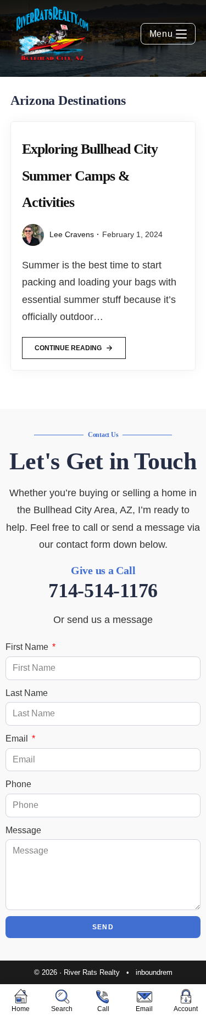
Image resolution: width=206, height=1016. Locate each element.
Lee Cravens (71, 234)
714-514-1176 (103, 591)
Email (17, 738)
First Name (28, 647)
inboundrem (154, 972)
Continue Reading (68, 344)
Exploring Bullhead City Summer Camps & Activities (90, 175)
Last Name (26, 693)
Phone (18, 784)
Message (23, 830)
